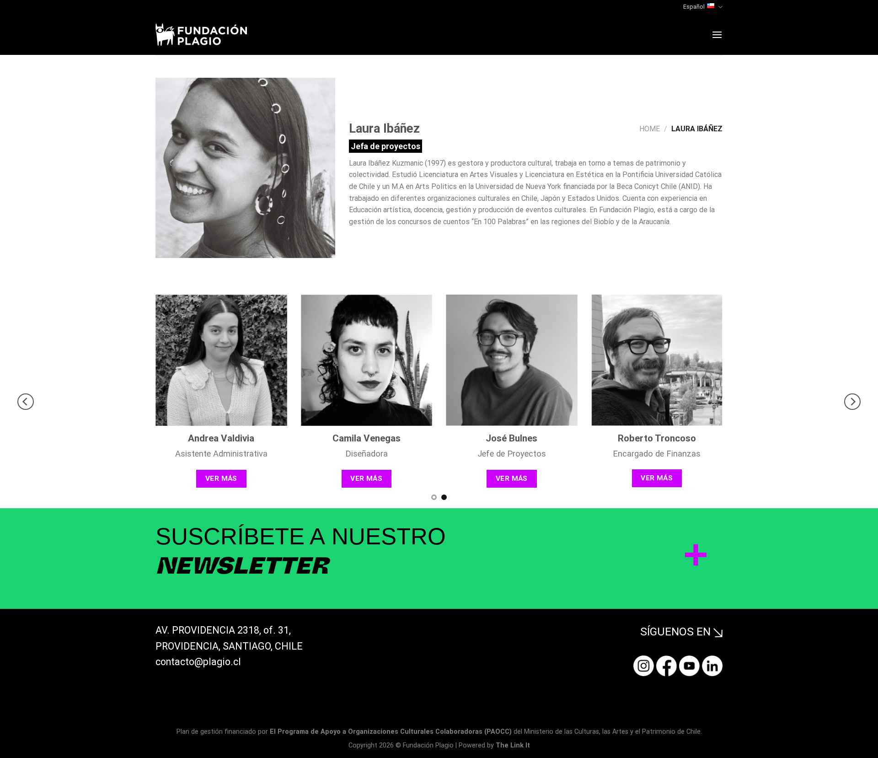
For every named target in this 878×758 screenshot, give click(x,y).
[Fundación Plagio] (201, 34)
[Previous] (25, 401)
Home (649, 128)
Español (694, 6)
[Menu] (717, 34)
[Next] (852, 401)
